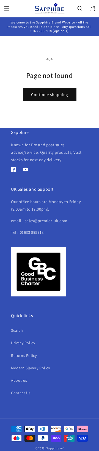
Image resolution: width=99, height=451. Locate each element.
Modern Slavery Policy (30, 367)
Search (17, 330)
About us (19, 380)
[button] (7, 8)
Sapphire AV (55, 448)
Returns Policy (24, 355)
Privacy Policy (23, 342)
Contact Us (21, 392)
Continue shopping (49, 94)
